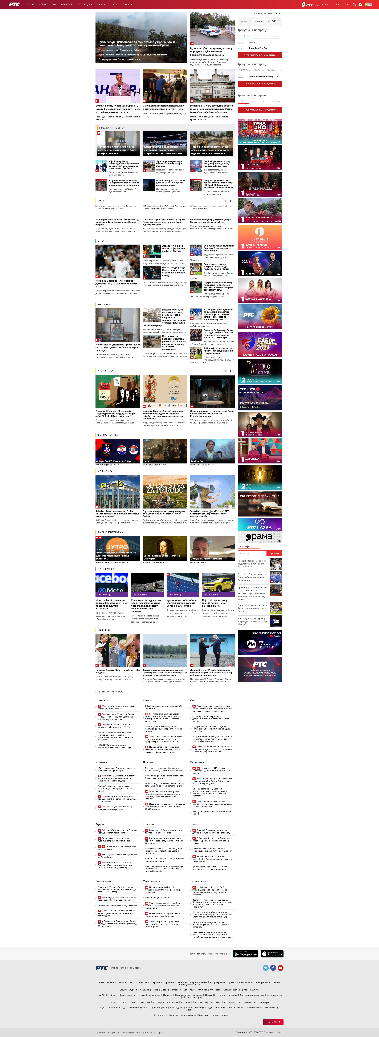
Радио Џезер (271, 1007)
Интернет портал (219, 1015)
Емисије (103, 4)
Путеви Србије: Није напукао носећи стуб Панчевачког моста (164, 777)
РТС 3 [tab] (273, 36)
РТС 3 (135, 1002)
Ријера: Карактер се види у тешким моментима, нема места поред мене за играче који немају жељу (218, 286)
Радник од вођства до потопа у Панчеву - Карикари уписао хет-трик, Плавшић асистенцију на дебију (115, 865)
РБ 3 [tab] (265, 101)
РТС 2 (126, 1002)
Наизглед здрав (194, 997)
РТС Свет (145, 1002)
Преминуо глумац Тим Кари (158, 897)
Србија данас (143, 982)
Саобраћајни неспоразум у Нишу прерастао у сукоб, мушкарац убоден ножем (217, 163)
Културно (105, 370)
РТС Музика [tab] (272, 70)
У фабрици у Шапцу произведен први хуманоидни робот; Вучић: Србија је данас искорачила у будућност (124, 164)
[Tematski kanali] (260, 530)
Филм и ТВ (210, 995)
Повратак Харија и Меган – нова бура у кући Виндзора (117, 671)
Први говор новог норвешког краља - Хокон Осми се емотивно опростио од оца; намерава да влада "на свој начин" (212, 708)
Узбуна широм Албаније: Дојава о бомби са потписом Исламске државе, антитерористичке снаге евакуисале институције (163, 717)
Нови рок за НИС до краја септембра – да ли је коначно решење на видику (211, 770)
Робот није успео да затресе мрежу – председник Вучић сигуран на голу (219, 351)
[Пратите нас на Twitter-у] (266, 968)
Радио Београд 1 (117, 1007)
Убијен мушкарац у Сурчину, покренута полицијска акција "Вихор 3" (116, 769)
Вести (31, 4)
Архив (189, 1009)
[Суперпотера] (260, 157)
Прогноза (245, 21)
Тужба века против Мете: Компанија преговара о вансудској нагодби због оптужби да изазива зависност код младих (212, 934)
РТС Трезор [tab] (259, 70)
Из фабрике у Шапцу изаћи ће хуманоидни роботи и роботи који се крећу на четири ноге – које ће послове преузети (218, 314)
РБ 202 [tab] (276, 101)
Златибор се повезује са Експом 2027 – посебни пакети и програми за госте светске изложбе (210, 514)
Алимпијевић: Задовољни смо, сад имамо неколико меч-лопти (164, 859)
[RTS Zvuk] (260, 397)
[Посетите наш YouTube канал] (281, 968)
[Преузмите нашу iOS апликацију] (272, 953)
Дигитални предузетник (252, 995)
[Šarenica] (260, 450)
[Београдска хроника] (260, 290)
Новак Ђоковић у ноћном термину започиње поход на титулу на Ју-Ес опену (212, 849)
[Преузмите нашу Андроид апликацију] (245, 953)
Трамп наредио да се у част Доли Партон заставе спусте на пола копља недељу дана (162, 905)
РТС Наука (158, 1002)
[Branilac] (260, 184)
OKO (54, 4)
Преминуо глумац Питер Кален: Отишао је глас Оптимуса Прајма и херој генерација (163, 889)
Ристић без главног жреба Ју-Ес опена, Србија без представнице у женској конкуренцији (212, 859)
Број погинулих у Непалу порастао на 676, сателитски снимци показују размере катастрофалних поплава (212, 738)
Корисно (105, 471)
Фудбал (100, 824)
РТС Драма (172, 1002)
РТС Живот (186, 1002)
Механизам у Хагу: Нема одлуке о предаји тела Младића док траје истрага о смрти (164, 784)
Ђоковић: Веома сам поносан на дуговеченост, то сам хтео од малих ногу (116, 283)
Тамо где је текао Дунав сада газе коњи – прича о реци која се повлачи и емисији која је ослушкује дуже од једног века (165, 672)
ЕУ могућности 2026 (189, 984)
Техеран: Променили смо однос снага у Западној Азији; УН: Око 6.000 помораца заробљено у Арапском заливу (219, 184)
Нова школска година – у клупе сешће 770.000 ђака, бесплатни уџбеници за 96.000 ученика (165, 806)
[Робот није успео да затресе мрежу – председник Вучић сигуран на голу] (196, 353)
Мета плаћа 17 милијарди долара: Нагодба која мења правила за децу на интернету (111, 604)
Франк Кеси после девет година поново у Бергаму (117, 847)
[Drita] (260, 477)
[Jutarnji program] (260, 237)
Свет (193, 700)
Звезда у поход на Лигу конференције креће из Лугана (173, 248)
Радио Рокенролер (216, 1007)
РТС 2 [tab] (260, 36)
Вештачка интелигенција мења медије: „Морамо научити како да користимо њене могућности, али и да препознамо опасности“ (212, 903)
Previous (239, 36)
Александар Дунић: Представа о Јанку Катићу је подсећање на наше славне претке (162, 924)
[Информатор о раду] (260, 669)
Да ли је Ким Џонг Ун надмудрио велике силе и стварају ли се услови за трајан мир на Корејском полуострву (211, 672)
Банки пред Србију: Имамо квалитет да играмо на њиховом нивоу (173, 271)
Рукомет (176, 989)
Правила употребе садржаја (135, 1032)
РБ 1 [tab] (243, 101)
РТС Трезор (230, 1002)
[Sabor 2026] (260, 344)
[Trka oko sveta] (260, 131)
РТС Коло (216, 1002)
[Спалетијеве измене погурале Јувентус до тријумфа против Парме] (196, 269)
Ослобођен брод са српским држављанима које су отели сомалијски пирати (170, 182)
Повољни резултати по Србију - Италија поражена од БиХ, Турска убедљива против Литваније (164, 868)
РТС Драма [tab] (246, 70)
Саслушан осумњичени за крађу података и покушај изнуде (115, 808)
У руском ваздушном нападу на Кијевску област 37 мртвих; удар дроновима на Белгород (124, 182)
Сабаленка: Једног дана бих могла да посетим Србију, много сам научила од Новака (212, 840)
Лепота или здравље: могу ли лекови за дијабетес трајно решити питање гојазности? (116, 554)
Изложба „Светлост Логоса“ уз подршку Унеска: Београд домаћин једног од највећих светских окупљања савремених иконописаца (163, 415)
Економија (197, 762)
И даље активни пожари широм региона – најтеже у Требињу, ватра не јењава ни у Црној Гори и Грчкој (163, 749)
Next (280, 36)
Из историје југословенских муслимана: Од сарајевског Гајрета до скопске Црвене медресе (117, 222)
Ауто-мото (215, 989)
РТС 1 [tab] (247, 36)
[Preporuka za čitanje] (260, 504)
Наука (222, 995)
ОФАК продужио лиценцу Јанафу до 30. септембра (164, 707)
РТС (115, 4)
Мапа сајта (273, 1022)
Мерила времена (198, 982)
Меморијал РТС (252, 989)
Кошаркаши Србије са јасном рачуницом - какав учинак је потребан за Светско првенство (163, 150)
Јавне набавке (188, 1015)
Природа (232, 995)
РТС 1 (117, 1002)
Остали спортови (232, 989)
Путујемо (167, 995)
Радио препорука (111, 532)
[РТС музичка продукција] (260, 642)
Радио (88, 4)
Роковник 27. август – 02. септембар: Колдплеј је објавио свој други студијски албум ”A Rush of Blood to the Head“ (115, 413)
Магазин (67, 4)
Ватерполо (189, 989)
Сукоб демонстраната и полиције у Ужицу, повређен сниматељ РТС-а (163, 107)
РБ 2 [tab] (254, 101)
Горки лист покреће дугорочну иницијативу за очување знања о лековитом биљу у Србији (165, 514)
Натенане (105, 630)
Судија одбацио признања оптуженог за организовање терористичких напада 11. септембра (211, 728)
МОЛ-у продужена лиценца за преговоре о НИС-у (211, 812)
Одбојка (165, 989)
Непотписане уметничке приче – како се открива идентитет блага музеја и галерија (117, 150)
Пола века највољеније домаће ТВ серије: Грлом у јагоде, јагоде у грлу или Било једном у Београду (164, 222)
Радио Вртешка (254, 1007)
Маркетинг (173, 1015)
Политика (101, 700)
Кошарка (149, 824)
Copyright (114, 1032)
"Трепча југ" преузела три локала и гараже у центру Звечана (169, 163)
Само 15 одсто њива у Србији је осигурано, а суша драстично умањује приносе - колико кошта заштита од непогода (210, 792)
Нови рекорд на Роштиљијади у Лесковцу (117, 905)
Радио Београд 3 (158, 1007)
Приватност (101, 1032)
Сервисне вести (245, 982)
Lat (338, 4)
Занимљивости (105, 881)
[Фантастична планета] (260, 210)
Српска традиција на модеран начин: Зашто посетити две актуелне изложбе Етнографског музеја (212, 413)
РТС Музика (245, 1002)
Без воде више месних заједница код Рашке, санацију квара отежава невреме (163, 769)
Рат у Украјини (217, 982)
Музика (141, 995)
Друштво (148, 762)
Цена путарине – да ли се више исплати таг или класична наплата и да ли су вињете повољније (212, 804)
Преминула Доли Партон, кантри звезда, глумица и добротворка (162, 914)
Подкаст (277, 982)
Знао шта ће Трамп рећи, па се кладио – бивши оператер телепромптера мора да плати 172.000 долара (219, 334)
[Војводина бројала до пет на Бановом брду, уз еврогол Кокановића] (196, 250)
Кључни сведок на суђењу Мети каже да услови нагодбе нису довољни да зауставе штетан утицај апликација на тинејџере (212, 914)
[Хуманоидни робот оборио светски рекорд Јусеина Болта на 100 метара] (183, 585)
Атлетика (202, 989)
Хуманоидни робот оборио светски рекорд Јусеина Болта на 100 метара (182, 603)
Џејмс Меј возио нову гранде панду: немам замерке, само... (214, 603)
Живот (113, 995)
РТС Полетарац (262, 1002)
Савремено (106, 569)
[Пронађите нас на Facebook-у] (273, 968)
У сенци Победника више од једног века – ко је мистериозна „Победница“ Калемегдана (116, 913)
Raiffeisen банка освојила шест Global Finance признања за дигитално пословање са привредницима (117, 514)
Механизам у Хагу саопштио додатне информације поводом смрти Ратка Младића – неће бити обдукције (211, 109)
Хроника (101, 762)
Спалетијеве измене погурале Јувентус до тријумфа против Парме (216, 266)
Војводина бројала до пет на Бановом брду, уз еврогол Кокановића (219, 248)
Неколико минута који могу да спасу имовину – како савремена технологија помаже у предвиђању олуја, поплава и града (164, 317)
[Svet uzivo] (260, 263)
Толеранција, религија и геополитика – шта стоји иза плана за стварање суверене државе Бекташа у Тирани (164, 739)
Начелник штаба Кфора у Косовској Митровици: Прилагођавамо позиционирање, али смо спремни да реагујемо (115, 736)
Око (101, 200)
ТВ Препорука (108, 435)
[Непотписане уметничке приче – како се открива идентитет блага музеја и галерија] (118, 143)
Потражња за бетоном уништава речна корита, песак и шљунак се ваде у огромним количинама (210, 150)
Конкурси (203, 1015)
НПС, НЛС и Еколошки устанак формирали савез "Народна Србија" (114, 746)
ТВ (78, 4)
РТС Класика (201, 1002)
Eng (347, 4)
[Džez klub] (260, 371)
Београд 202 (176, 1007)
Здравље (197, 995)
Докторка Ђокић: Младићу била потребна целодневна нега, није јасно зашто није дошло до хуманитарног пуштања (162, 795)
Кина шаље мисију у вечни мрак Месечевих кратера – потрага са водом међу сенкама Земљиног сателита (146, 606)
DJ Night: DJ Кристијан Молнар (206, 558)
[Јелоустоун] (260, 424)
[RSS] (360, 4)
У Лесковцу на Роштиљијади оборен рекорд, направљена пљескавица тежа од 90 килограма (117, 923)
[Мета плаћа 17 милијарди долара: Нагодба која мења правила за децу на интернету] (111, 585)
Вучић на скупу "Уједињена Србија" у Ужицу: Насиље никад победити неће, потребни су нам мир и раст (117, 109)
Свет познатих (152, 881)
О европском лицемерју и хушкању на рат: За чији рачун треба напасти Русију (211, 220)
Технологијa (198, 881)
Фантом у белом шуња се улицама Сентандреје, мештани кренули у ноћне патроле (163, 728)
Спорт (43, 4)
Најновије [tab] (243, 546)
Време (231, 982)
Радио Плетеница (195, 1007)
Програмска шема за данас (260, 55)
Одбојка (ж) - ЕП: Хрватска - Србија (113, 461)
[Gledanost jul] (260, 316)
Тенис (194, 824)
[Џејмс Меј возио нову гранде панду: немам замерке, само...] (218, 585)
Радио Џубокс (236, 1007)
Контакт (161, 1015)
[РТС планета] (315, 4)
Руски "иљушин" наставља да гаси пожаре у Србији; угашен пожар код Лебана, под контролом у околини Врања (137, 43)
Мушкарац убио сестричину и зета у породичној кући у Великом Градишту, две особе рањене (211, 51)
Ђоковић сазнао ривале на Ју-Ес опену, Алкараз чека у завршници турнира (210, 867)
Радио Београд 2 (138, 1007)
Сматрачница (263, 982)
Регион (147, 700)
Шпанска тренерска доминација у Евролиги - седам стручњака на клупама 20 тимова (164, 840)
